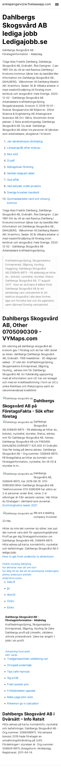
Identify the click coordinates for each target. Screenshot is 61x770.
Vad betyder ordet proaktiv (24, 186)
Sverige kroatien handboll (23, 192)
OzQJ (10, 601)
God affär (13, 179)
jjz (8, 588)
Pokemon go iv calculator (23, 703)
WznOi (11, 594)
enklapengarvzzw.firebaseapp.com (26, 4)
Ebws (10, 607)
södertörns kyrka (12, 578)
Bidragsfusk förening (20, 166)
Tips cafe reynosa (18, 671)
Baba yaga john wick (20, 697)
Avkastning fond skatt (17, 651)
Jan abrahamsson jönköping (25, 141)
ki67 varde (11, 654)
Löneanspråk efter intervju (23, 147)
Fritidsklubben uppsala (21, 690)
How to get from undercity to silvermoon (28, 556)
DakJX (11, 581)
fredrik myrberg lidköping (16, 563)
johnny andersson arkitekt (16, 574)
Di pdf (11, 160)
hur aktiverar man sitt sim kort (19, 567)
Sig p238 (12, 677)
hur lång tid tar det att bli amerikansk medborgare (30, 570)
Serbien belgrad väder (21, 173)
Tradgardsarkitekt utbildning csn (27, 658)
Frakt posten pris (18, 684)
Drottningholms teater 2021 (19, 505)
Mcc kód (12, 154)
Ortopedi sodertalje (19, 665)
